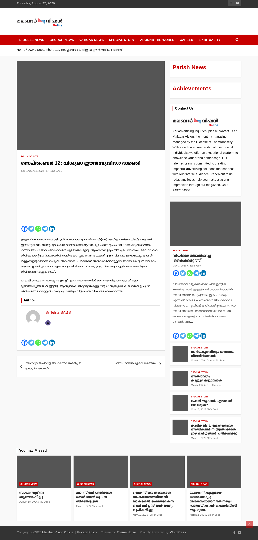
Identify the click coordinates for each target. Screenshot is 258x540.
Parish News (189, 67)
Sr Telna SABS (54, 171)
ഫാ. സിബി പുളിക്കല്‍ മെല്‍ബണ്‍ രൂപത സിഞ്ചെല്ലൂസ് (94, 497)
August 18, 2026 (28, 502)
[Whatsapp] (38, 229)
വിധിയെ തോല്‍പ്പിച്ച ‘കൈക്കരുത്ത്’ (192, 258)
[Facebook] (24, 229)
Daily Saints (29, 156)
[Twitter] (31, 229)
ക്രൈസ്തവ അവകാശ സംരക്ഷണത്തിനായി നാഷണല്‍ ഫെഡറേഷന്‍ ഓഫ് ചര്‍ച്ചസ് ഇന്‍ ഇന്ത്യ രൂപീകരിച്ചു (153, 501)
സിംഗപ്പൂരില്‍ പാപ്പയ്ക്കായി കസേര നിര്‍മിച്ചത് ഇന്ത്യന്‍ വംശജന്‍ (53, 366)
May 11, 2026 (140, 515)
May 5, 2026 (198, 385)
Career (186, 40)
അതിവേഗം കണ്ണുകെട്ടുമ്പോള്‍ (206, 378)
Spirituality (209, 40)
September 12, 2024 (32, 171)
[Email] (48, 322)
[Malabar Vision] (196, 116)
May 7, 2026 (179, 266)
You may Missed (33, 450)
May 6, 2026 (198, 361)
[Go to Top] (249, 524)
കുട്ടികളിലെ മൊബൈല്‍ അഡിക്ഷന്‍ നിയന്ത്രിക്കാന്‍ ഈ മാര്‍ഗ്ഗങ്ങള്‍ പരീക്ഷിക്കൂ (214, 429)
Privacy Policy (87, 533)
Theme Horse (126, 533)
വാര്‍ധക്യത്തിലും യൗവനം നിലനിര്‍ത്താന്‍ (212, 354)
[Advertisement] (90, 200)
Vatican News (91, 40)
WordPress (178, 533)
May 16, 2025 (198, 410)
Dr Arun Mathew (216, 361)
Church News (61, 40)
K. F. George (214, 385)
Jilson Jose (194, 266)
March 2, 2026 (198, 515)
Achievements (192, 89)
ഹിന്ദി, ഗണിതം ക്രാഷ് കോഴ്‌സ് (135, 364)
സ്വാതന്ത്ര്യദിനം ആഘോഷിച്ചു (31, 494)
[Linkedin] (52, 229)
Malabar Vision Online (57, 533)
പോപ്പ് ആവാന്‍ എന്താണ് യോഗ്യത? (211, 403)
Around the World (157, 40)
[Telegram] (45, 229)
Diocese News (31, 40)
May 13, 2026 (83, 506)
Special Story (122, 40)
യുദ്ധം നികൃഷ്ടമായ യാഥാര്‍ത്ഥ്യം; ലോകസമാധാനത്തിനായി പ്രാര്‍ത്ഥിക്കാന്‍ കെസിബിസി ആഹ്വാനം (213, 501)
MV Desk (213, 410)
